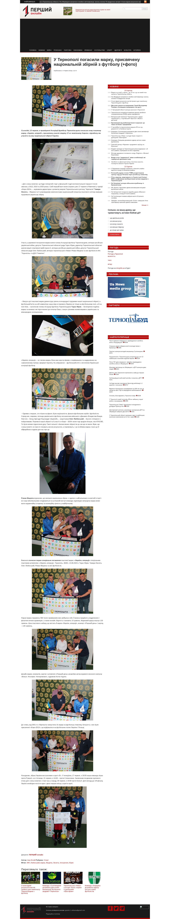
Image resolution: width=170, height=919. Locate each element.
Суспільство (99, 50)
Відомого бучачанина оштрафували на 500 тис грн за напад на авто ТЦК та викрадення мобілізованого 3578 (126, 390)
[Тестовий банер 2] (128, 320)
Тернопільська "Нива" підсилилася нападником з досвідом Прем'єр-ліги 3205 (125, 405)
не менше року (115, 221)
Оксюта (56, 863)
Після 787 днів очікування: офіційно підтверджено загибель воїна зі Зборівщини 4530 (125, 362)
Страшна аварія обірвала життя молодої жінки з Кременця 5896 (124, 347)
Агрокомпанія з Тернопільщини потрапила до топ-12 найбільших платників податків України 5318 (126, 357)
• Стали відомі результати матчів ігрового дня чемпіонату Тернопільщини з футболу (125, 2)
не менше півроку (117, 227)
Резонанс (58, 50)
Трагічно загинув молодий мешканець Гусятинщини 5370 (126, 352)
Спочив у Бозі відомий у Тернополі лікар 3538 (125, 395)
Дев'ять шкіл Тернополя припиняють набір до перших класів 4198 (126, 373)
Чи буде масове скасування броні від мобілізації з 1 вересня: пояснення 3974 (126, 384)
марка (42, 863)
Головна (32, 50)
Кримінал (88, 50)
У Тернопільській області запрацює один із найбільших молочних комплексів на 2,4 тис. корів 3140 (127, 416)
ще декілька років (117, 218)
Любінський (35, 863)
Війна (49, 50)
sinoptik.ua (120, 268)
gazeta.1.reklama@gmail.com (75, 910)
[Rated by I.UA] (144, 907)
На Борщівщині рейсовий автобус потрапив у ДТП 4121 (125, 378)
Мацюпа (49, 863)
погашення (64, 863)
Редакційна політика (53, 914)
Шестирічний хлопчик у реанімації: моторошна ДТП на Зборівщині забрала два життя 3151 (127, 410)
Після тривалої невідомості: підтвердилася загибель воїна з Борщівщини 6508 (126, 341)
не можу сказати (116, 224)
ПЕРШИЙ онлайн (36, 855)
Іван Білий (31, 860)
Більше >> (145, 205)
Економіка (78, 50)
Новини (42, 50)
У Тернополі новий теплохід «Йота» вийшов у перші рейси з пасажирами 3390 (126, 400)
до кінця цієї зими (117, 230)
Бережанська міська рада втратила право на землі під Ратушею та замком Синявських (93, 10)
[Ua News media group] (128, 288)
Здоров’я (118, 50)
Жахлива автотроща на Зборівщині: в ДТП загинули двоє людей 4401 (127, 368)
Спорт (109, 50)
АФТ (28, 863)
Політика (67, 50)
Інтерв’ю (137, 50)
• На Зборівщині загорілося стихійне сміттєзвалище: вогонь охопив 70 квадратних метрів (65, 2)
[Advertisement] (85, 33)
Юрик (71, 863)
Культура (127, 50)
